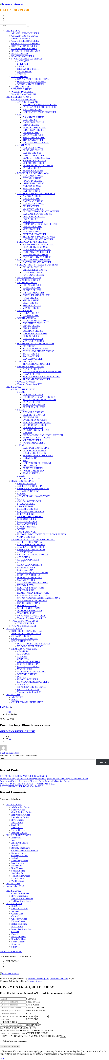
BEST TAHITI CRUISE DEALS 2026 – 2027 (21, 786)
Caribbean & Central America (24, 850)
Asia (13, 840)
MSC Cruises (17, 926)
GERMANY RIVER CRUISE (17, 731)
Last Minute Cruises (20, 817)
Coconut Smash (34, 981)
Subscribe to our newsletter (15, 1041)
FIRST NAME (33, 1002)
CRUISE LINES (13, 891)
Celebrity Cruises (19, 919)
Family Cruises (18, 809)
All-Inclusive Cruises (20, 807)
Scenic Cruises (18, 941)
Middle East (16, 865)
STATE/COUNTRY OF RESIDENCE (17, 1016)
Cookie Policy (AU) (15, 886)
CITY (29, 1013)
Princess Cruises (18, 936)
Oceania (15, 931)
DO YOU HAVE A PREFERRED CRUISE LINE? (23, 1030)
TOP (2, 1058)
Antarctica (16, 837)
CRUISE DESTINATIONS (18, 835)
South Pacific (17, 873)
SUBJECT (31, 999)
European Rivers (18, 853)
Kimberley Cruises (19, 860)
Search (3, 758)
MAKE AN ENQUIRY (11, 951)
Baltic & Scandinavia (20, 848)
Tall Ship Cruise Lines (21, 901)
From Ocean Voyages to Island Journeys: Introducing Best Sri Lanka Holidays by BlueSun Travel (44, 778)
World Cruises (17, 881)
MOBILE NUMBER (36, 1010)
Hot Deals (15, 906)
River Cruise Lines (19, 896)
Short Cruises (17, 822)
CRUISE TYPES (14, 804)
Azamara (15, 911)
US (5, 707)
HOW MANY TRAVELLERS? (14, 1028)
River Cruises (17, 820)
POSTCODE (32, 1019)
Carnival (15, 916)
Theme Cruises (18, 830)
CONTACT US (13, 883)
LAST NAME (32, 1004)
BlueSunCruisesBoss (9, 753)
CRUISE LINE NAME (37, 1033)
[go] (28, 26)
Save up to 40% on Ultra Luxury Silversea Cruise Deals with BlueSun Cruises (35, 781)
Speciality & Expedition (22, 898)
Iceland (14, 858)
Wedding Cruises (19, 832)
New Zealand (17, 868)
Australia (15, 845)
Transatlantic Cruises (20, 876)
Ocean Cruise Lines (20, 893)
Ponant (14, 934)
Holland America (19, 924)
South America (18, 871)
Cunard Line (17, 913)
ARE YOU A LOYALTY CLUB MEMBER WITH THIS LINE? (30, 1036)
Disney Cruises (18, 921)
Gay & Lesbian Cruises (21, 812)
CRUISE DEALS (14, 903)
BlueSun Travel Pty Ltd (38, 978)
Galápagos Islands (19, 855)
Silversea (15, 947)
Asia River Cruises (19, 843)
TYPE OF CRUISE (9, 1022)
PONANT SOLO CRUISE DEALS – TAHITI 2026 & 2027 (27, 783)
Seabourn (15, 944)
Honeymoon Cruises (20, 815)
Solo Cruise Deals (19, 908)
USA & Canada (18, 878)
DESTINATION (33, 1025)
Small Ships (16, 825)
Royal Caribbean (19, 939)
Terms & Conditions (59, 978)
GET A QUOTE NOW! (10, 1046)
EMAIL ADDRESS (35, 1007)
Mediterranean (17, 863)
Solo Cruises (17, 827)
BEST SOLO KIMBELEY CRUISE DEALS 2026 (23, 776)
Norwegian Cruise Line (22, 929)
